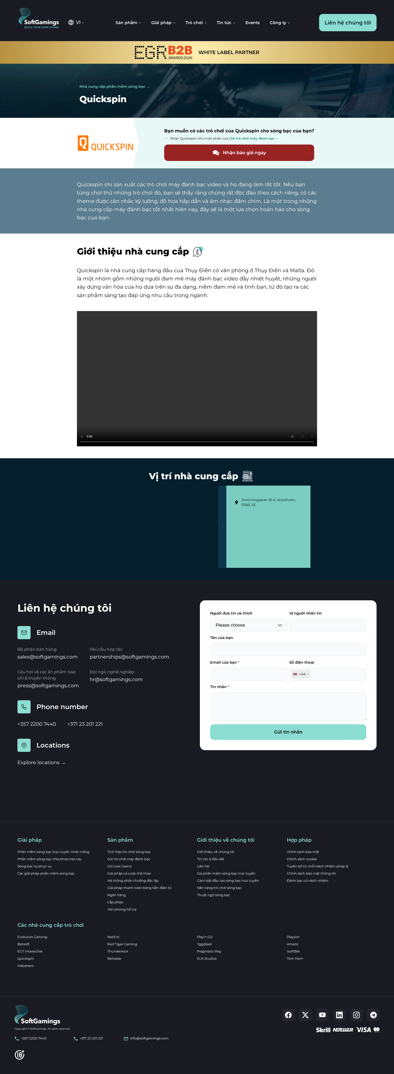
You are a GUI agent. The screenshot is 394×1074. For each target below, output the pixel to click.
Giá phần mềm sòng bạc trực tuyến (226, 873)
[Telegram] (373, 1015)
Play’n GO (205, 937)
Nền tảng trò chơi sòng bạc (219, 888)
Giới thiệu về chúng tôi (215, 852)
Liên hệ (203, 866)
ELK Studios (207, 959)
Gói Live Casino (119, 866)
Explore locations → (41, 762)
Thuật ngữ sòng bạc (213, 895)
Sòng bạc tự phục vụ (34, 866)
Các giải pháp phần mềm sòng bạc (45, 873)
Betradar (114, 959)
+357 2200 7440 (36, 724)
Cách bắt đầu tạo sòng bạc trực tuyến (228, 881)
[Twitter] (305, 1015)
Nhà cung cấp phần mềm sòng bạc (112, 86)
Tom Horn (295, 959)
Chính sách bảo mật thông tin (311, 873)
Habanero (25, 966)
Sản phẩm (126, 22)
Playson (293, 937)
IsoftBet (293, 951)
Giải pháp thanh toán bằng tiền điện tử (139, 888)
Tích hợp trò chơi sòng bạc (129, 852)
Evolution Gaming (32, 937)
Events (252, 22)
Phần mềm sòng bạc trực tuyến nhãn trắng (53, 852)
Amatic (293, 944)
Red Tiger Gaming (122, 944)
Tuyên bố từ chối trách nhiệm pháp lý (317, 866)
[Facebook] (288, 1015)
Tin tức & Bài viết (210, 859)
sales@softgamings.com (47, 657)
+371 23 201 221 (85, 724)
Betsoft (23, 944)
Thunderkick (117, 951)
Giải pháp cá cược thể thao (129, 873)
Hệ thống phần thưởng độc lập (133, 881)
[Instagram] (356, 1015)
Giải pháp (161, 22)
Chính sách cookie (302, 859)
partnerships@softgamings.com (129, 657)
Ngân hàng (116, 895)
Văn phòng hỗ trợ (121, 909)
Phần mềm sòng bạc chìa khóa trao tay (49, 859)
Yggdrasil (204, 944)
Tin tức (224, 22)
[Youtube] (322, 1015)
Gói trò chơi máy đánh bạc (128, 859)
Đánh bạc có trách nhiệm (307, 881)
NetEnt (113, 937)
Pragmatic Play (209, 951)
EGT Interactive (29, 951)
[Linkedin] (339, 1015)
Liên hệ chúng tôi (348, 23)
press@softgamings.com (48, 686)
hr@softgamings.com (116, 679)
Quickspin (25, 959)
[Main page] (41, 18)
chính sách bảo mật (303, 852)
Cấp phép (115, 902)
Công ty (278, 22)
